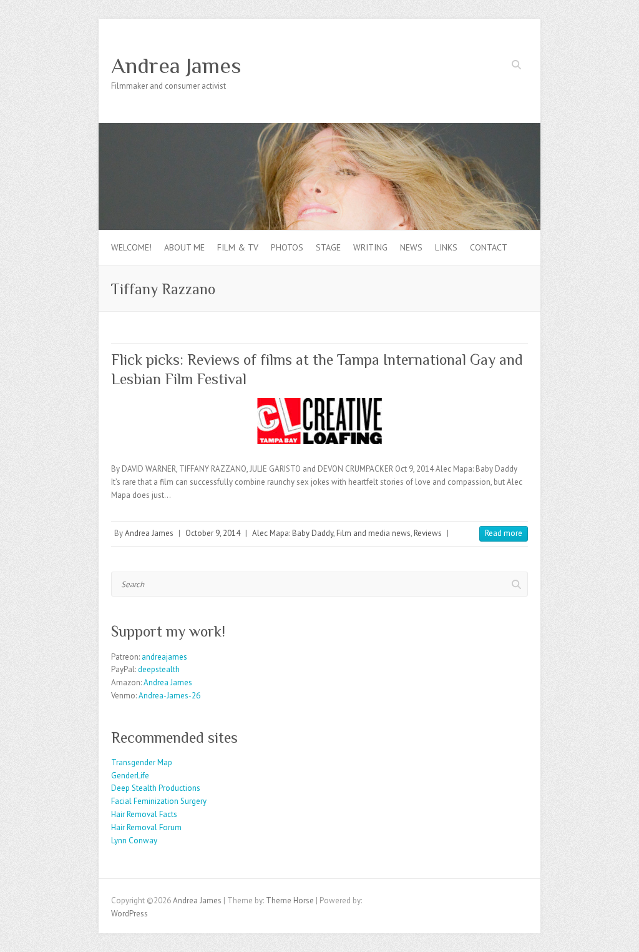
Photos (287, 247)
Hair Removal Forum (146, 827)
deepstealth (159, 669)
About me (184, 247)
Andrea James (176, 65)
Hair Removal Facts (144, 814)
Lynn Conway (134, 840)
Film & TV (237, 247)
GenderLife (130, 775)
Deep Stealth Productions (155, 788)
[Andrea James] (319, 129)
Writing (370, 247)
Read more (503, 533)
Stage (328, 247)
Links (446, 247)
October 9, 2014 (212, 533)
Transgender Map (141, 762)
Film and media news (373, 533)
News (411, 247)
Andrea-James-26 (169, 695)
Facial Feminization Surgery (159, 801)
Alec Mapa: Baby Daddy (292, 533)
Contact (488, 247)
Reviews (428, 533)
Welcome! (131, 247)
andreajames (164, 657)
